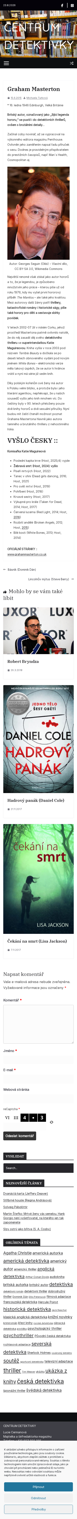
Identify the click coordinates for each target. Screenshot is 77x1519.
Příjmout (38, 1487)
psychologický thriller (45, 1328)
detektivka (61, 1284)
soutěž (11, 1361)
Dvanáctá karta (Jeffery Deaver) (25, 1193)
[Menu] (6, 63)
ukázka (40, 1371)
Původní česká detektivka (52, 1336)
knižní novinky (60, 1317)
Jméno (10, 1051)
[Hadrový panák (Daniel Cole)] (38, 687)
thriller (12, 1370)
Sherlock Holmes (39, 1353)
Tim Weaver (28, 1371)
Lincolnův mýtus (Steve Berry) (48, 579)
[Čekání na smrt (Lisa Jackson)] (38, 826)
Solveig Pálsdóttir (15, 1207)
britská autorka (15, 1285)
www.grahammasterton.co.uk (26, 554)
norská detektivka (43, 1323)
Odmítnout (38, 1498)
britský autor (38, 1285)
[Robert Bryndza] (38, 610)
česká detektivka (40, 1381)
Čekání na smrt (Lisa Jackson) (37, 941)
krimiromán (10, 1323)
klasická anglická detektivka (25, 1317)
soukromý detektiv (62, 1352)
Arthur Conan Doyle (37, 1276)
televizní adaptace (58, 1361)
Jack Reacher (59, 1310)
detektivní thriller (35, 1291)
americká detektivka (26, 1261)
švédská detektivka (44, 1390)
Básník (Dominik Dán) (22, 569)
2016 (17, 517)
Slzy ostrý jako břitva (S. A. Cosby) (27, 1229)
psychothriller (18, 1335)
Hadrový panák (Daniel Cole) (35, 800)
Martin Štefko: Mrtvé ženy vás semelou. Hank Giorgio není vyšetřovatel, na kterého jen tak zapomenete (34, 1218)
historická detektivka (27, 1309)
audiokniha (57, 1276)
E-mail (9, 1070)
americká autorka (47, 1253)
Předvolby (38, 1509)
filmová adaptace (58, 1296)
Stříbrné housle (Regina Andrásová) (27, 1200)
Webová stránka (16, 1089)
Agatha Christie (17, 1252)
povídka (22, 1328)
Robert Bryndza (23, 661)
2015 (25, 527)
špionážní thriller (14, 1390)
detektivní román (13, 1291)
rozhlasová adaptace (17, 1344)
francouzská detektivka (20, 1302)
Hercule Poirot (48, 1302)
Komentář (12, 1000)
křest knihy (25, 1323)
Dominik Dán (20, 1296)
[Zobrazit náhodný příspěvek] (72, 63)
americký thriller (25, 1269)
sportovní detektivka (32, 1361)
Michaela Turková (37, 97)
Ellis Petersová (37, 1296)
